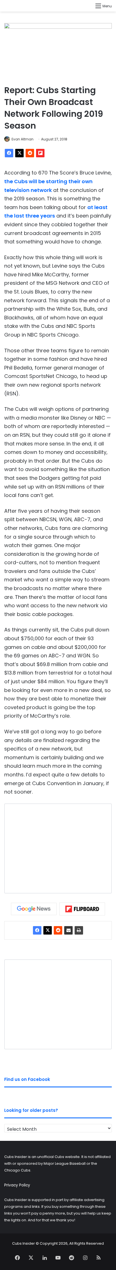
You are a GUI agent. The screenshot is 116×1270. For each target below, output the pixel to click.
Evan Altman (23, 139)
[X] (19, 153)
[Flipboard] (40, 153)
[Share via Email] (68, 930)
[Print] (79, 930)
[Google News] (34, 909)
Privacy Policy (17, 1185)
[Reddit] (30, 153)
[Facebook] (9, 153)
